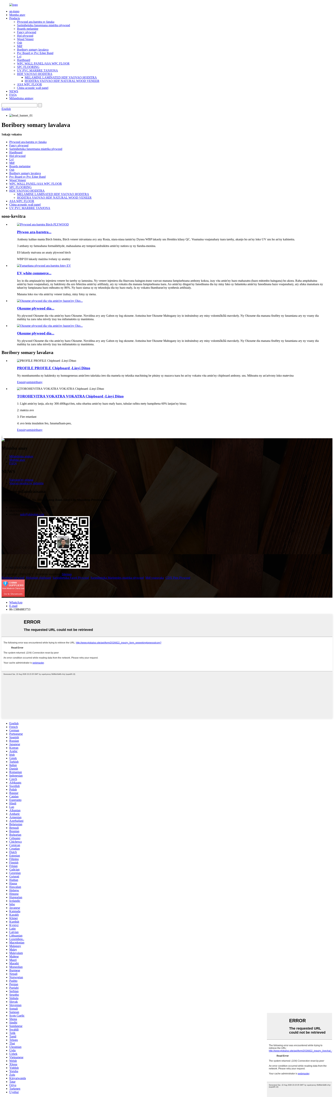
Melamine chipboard (38, 577)
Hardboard (23, 60)
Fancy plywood (26, 32)
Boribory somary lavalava (33, 49)
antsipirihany (35, 382)
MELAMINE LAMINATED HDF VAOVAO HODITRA (61, 77)
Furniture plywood (13, 577)
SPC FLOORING (28, 67)
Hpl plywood (25, 35)
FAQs (13, 94)
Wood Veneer (25, 39)
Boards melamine (27, 28)
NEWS (13, 91)
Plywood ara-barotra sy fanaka (35, 21)
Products (14, 18)
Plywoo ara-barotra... (34, 232)
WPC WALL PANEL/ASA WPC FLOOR (43, 63)
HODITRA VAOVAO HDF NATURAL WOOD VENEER (62, 81)
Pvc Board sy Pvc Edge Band (35, 53)
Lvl (19, 56)
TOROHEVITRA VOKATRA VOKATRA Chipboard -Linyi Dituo (70, 396)
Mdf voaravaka (154, 577)
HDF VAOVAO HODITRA (34, 74)
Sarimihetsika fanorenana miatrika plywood (43, 25)
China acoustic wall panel (32, 87)
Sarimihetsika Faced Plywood (71, 577)
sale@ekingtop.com (32, 514)
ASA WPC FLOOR (29, 84)
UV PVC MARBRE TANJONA (37, 70)
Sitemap (67, 574)
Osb (19, 42)
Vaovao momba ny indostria (26, 483)
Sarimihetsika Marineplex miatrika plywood (117, 577)
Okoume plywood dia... (35, 308)
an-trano (14, 11)
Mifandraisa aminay (21, 98)
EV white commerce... (34, 273)
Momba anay (17, 14)
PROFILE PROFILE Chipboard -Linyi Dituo (53, 368)
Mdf (19, 46)
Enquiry (22, 382)
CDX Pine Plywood (177, 577)
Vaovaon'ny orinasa (21, 479)
